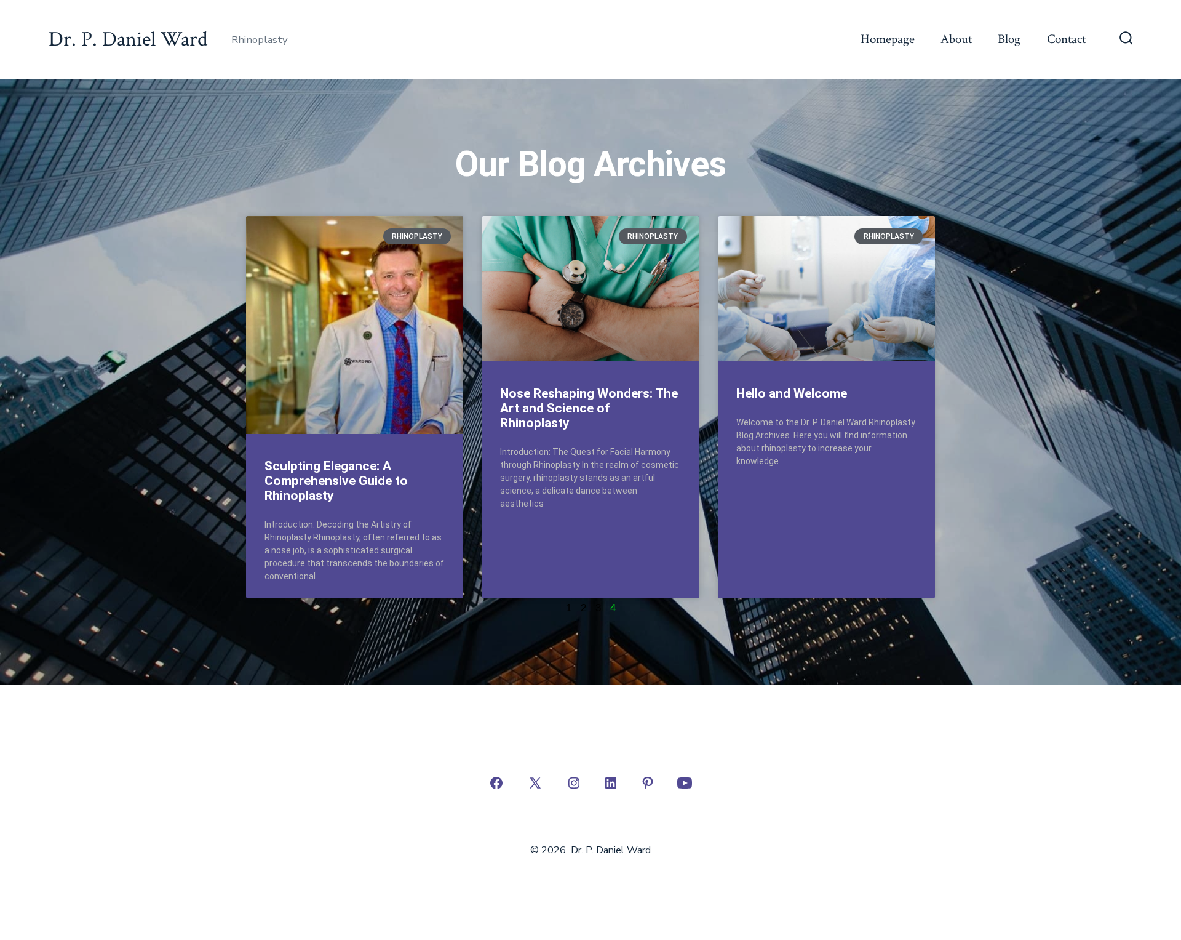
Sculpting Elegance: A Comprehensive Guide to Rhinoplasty (336, 481)
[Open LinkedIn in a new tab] (611, 783)
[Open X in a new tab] (535, 783)
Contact (1066, 39)
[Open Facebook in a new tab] (496, 783)
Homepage (888, 39)
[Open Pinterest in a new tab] (647, 783)
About (956, 39)
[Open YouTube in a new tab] (684, 783)
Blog (1009, 39)
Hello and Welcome (791, 393)
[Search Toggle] (1126, 39)
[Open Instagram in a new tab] (574, 783)
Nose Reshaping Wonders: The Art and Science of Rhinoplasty (589, 408)
